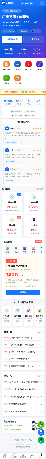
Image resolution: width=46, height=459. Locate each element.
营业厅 (23, 440)
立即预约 (23, 292)
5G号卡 (41, 456)
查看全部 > (40, 189)
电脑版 (16, 440)
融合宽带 (14, 456)
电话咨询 (33, 39)
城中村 (32, 456)
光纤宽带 (23, 456)
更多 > (39, 332)
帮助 (30, 440)
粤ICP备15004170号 (23, 447)
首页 (4, 456)
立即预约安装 (12, 39)
